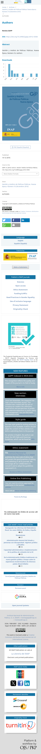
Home (4, 7)
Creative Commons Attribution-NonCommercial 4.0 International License (20, 212)
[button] (6, 220)
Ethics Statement (20, 290)
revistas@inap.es (21, 620)
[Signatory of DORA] (21, 599)
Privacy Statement (20, 305)
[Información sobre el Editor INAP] (20, 260)
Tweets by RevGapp (20, 497)
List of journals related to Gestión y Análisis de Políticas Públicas (20, 577)
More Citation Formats (11, 174)
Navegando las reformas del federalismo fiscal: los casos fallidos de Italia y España (20, 529)
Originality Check (20, 309)
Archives (11, 7)
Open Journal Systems (20, 605)
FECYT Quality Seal (26, 360)
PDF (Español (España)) (21, 147)
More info (20, 387)
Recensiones (20, 535)
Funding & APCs (20, 293)
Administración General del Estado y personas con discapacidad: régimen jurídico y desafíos (20, 542)
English (20, 241)
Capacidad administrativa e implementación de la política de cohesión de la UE (20, 551)
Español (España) (20, 243)
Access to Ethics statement (21, 472)
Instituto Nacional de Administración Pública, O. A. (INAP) (20, 454)
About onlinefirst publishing (25, 491)
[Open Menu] (2, 2)
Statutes (20, 282)
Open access (20, 286)
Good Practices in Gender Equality (20, 297)
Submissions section (27, 414)
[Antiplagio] (21, 725)
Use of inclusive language (20, 301)
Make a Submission (20, 267)
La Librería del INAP (20, 653)
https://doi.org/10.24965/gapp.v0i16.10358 (22, 37)
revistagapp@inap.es (29, 618)
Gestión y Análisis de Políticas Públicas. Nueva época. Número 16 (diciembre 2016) (19, 10)
